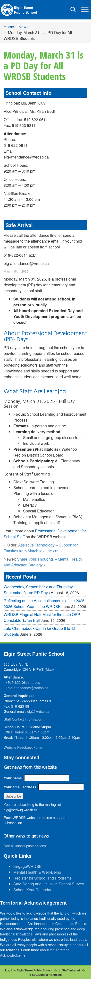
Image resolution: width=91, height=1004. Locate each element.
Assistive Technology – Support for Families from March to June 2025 (41, 548)
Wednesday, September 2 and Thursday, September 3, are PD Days (39, 589)
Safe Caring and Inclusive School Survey (48, 884)
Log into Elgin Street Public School (28, 970)
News (23, 26)
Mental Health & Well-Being (37, 872)
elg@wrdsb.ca (38, 711)
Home (9, 26)
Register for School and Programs (42, 878)
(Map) (49, 669)
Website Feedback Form (23, 747)
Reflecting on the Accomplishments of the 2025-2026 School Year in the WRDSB (45, 603)
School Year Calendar (32, 889)
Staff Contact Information (23, 719)
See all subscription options (25, 845)
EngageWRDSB (27, 866)
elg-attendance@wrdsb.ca (28, 687)
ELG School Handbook (47, 974)
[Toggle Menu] (85, 9)
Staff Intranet (71, 970)
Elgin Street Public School (25, 10)
